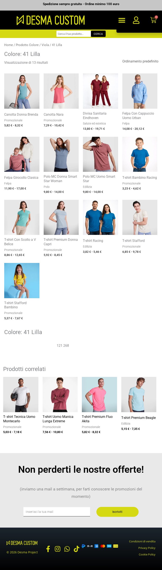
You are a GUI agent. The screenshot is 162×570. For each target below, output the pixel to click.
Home (8, 45)
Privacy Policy (146, 548)
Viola (45, 45)
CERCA (98, 33)
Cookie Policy (147, 554)
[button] (122, 20)
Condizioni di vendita (142, 541)
